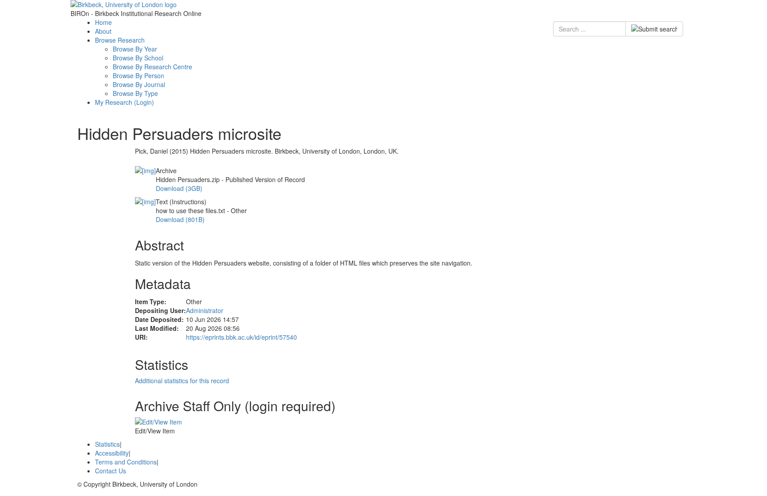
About (103, 31)
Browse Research (120, 40)
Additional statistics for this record (182, 380)
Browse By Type (135, 93)
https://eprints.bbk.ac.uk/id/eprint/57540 (241, 337)
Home (103, 22)
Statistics (107, 444)
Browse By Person (138, 75)
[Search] (654, 28)
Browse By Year (135, 48)
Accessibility (112, 452)
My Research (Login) (124, 102)
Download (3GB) (179, 188)
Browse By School (138, 57)
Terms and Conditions (126, 461)
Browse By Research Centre (152, 66)
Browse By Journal (139, 84)
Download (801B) (180, 219)
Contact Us (110, 470)
